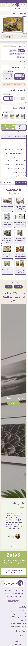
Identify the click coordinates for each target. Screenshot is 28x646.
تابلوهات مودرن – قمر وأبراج (7, 255)
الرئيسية (23, 8)
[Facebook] (18, 601)
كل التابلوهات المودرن (15, 8)
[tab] (21, 183)
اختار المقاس (19, 46)
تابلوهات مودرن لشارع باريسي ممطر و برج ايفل (20, 239)
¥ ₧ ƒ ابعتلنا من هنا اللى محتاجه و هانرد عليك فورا (13, 571)
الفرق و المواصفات (8, 71)
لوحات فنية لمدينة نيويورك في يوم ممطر (20, 255)
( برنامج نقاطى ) (8, 136)
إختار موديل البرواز (17, 90)
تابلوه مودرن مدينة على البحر (7, 207)
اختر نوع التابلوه (18, 67)
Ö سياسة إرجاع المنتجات (19, 172)
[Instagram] (16, 601)
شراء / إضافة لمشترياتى (10, 127)
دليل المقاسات (8, 46)
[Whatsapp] (9, 601)
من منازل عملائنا (13, 403)
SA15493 (2, 32)
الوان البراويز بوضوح (8, 112)
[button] (16, 546)
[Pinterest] (11, 601)
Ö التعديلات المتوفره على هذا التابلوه (16, 161)
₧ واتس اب (11, 131)
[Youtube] (14, 601)
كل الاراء (8, 286)
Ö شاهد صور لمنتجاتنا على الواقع (17, 168)
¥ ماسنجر (17, 131)
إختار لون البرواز (19, 108)
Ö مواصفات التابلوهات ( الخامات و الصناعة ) (14, 164)
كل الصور (18, 286)
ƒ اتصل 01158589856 (5, 131)
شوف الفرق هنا (7, 94)
